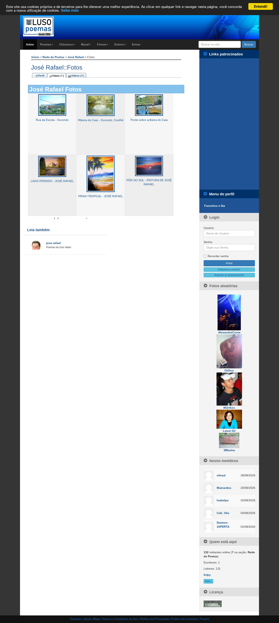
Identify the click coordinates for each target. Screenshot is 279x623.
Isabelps (223, 500)
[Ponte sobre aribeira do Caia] (149, 105)
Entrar (136, 44)
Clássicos (66, 44)
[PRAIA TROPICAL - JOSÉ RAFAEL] (101, 173)
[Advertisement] (229, 124)
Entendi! (261, 6)
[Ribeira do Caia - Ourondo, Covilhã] (101, 105)
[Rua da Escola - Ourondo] (52, 105)
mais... (208, 581)
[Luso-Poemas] (50, 26)
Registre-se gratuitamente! (229, 275)
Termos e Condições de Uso (120, 619)
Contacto (75, 619)
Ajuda (87, 619)
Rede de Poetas (53, 57)
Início (30, 44)
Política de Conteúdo (184, 619)
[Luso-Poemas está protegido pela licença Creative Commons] (213, 603)
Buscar (248, 44)
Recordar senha (218, 256)
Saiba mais (70, 10)
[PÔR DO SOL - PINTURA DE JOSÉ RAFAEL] (149, 166)
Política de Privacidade (154, 619)
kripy (207, 574)
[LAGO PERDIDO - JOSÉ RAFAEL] (52, 166)
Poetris (204, 619)
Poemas (45, 44)
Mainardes (224, 487)
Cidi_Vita (223, 513)
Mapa (96, 619)
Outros (119, 44)
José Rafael (76, 57)
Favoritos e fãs (214, 205)
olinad (221, 475)
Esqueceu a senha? (229, 269)
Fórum (101, 44)
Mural (85, 44)
